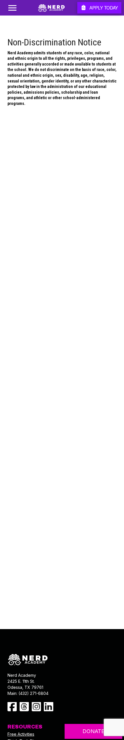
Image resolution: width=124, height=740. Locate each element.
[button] (12, 8)
